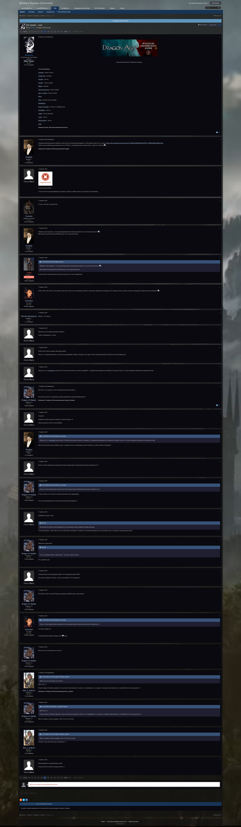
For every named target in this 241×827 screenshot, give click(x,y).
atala (39, 124)
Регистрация (215, 3)
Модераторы (50, 12)
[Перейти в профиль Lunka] (29, 264)
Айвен (40, 86)
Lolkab (40, 113)
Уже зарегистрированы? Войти (198, 3)
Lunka (40, 117)
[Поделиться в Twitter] (23, 800)
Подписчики (212, 25)
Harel (39, 100)
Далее (65, 31)
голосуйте (51, 370)
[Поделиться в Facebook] (26, 800)
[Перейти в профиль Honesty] (29, 207)
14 (48, 31)
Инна (39, 96)
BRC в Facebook (100, 8)
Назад (25, 31)
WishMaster (41, 103)
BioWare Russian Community (36, 3)
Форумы (22, 12)
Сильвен (41, 72)
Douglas (40, 79)
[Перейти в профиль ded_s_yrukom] (29, 680)
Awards (122, 8)
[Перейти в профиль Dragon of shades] (29, 392)
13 (44, 31)
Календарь (31, 12)
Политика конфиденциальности (117, 821)
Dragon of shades (43, 107)
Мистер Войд (42, 120)
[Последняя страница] (70, 31)
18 (61, 31)
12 (41, 31)
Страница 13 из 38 (78, 31)
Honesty (40, 83)
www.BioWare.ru (27, 8)
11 (38, 31)
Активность (65, 8)
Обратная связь (134, 821)
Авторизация (203, 24)
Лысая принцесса (43, 89)
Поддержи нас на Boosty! (82, 8)
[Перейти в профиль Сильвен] (29, 292)
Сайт (55, 8)
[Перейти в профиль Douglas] (29, 147)
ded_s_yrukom (42, 93)
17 (58, 31)
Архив (49, 27)
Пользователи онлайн (64, 12)
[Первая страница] (20, 31)
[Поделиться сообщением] (219, 37)
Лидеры (112, 8)
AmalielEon (41, 110)
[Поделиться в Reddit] (20, 800)
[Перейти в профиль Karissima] (22, 26)
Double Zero (42, 76)
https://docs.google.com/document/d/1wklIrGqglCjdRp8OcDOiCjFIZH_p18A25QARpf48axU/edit (134, 143)
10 (35, 31)
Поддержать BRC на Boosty (120, 20)
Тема (102, 821)
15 (51, 31)
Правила (40, 12)
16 (54, 31)
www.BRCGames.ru (42, 8)
